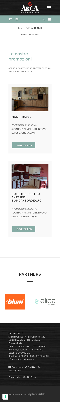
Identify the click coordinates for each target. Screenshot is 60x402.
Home (23, 34)
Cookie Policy (29, 377)
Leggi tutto (24, 145)
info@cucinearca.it (25, 359)
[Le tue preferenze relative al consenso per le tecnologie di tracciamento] (5, 397)
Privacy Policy (15, 377)
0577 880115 (20, 346)
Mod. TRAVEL (22, 116)
